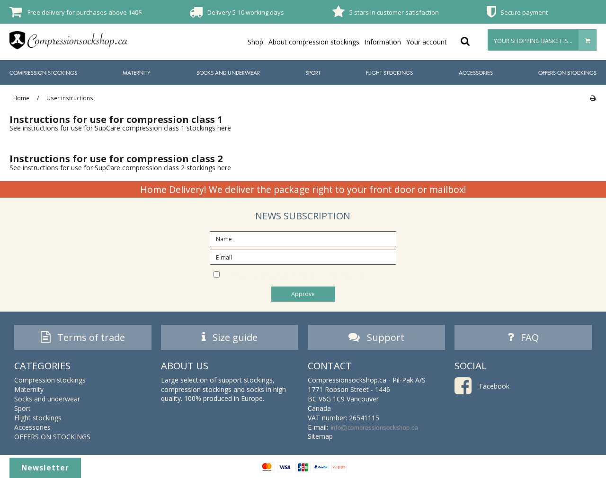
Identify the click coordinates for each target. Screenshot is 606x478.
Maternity (137, 72)
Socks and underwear (228, 72)
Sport (313, 72)
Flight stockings (389, 72)
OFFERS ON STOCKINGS (567, 72)
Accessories (476, 72)
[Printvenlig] (592, 98)
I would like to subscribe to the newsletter (311, 273)
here (224, 127)
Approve (303, 294)
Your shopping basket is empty (541, 41)
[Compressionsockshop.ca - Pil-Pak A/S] (68, 40)
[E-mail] (303, 256)
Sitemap (320, 436)
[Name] (303, 238)
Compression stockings (43, 72)
